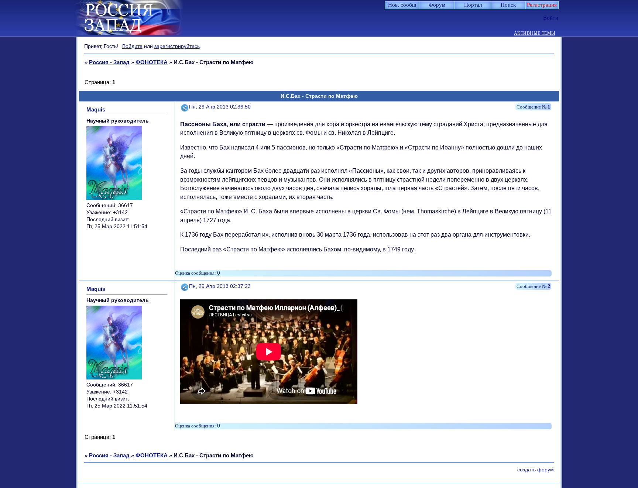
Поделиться (185, 107)
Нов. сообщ (402, 5)
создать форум (535, 469)
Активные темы (534, 33)
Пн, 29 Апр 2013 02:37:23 (220, 286)
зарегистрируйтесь (177, 46)
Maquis (95, 109)
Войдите (132, 46)
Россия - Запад (109, 62)
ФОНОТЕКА (152, 62)
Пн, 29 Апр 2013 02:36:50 (220, 107)
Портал (473, 5)
